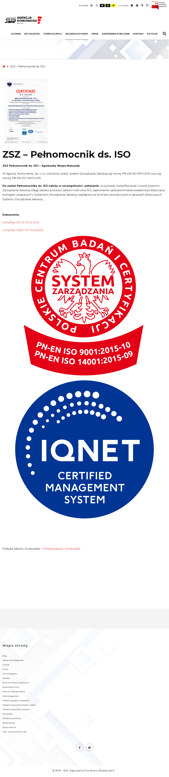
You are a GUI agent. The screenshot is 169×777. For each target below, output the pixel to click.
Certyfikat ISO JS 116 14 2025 (20, 222)
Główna (16, 34)
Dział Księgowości (10, 696)
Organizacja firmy (76, 34)
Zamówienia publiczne (116, 34)
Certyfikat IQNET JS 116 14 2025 (22, 230)
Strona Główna (9, 727)
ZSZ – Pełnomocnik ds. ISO (14, 732)
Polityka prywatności (11, 718)
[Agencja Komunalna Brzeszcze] (23, 20)
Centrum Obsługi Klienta (13, 691)
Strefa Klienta (52, 34)
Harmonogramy (9, 674)
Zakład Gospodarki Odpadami (16, 700)
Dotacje (152, 34)
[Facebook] (79, 747)
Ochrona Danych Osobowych (15, 682)
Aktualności (32, 34)
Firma (94, 34)
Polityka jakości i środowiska (62, 548)
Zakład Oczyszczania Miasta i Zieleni (19, 705)
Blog (4, 656)
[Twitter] (89, 747)
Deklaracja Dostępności (13, 660)
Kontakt (138, 34)
